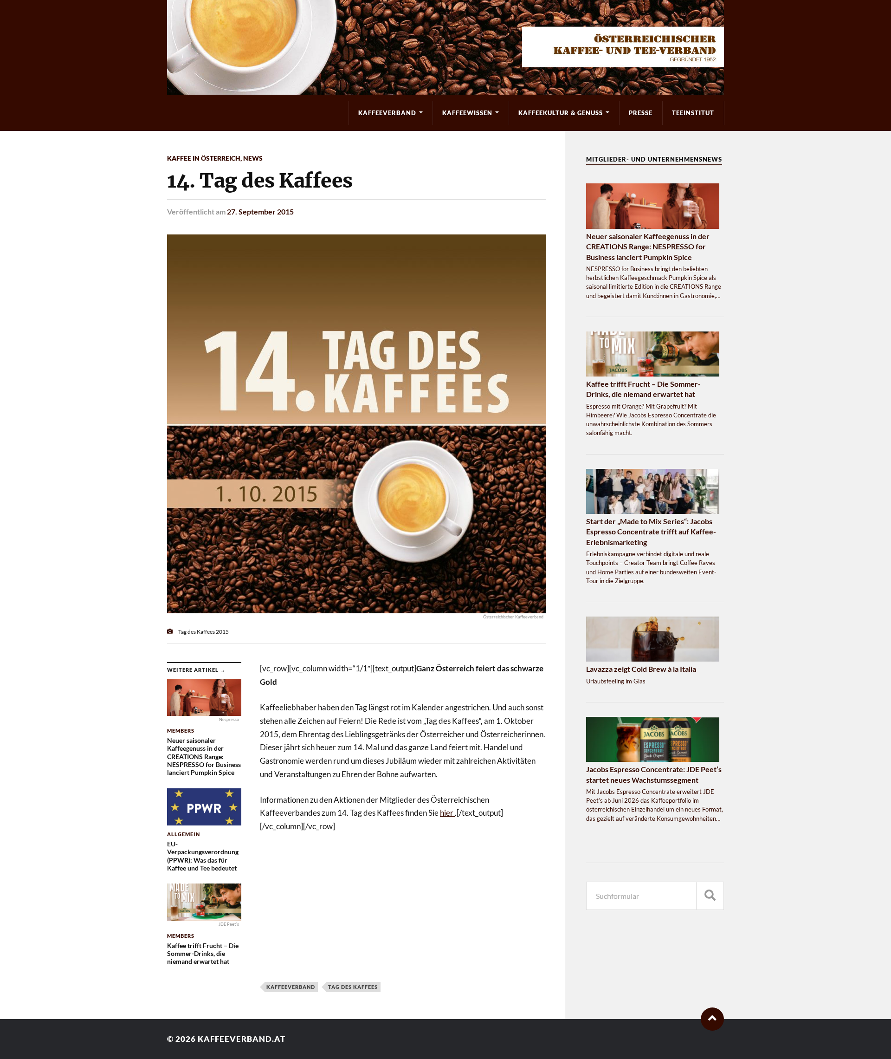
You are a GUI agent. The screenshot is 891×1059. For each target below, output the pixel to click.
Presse (640, 113)
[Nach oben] (712, 1019)
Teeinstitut (693, 113)
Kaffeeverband (387, 113)
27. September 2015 (260, 211)
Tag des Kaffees (353, 987)
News (253, 158)
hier (447, 813)
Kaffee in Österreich (203, 158)
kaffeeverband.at (241, 1039)
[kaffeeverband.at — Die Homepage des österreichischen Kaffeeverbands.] (445, 47)
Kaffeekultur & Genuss (560, 113)
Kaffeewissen (467, 113)
